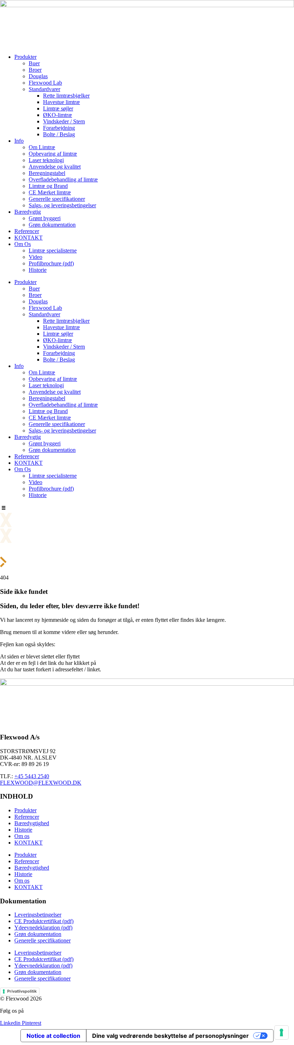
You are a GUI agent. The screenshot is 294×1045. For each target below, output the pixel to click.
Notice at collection (53, 1035)
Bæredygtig (27, 212)
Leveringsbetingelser (37, 915)
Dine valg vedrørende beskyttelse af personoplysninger (170, 1035)
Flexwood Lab (45, 83)
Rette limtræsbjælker (66, 96)
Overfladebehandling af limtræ (63, 179)
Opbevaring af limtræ (53, 154)
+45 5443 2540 (31, 776)
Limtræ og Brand (48, 186)
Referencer (26, 231)
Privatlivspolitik (22, 991)
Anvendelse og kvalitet (55, 167)
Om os (21, 836)
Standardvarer (44, 89)
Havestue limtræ (61, 102)
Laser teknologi (46, 160)
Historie (38, 270)
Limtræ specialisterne (53, 250)
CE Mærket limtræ (50, 192)
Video (35, 257)
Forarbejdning (59, 128)
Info (19, 141)
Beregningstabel (47, 173)
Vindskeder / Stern (64, 121)
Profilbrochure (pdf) (51, 263)
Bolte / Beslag (59, 134)
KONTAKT (28, 238)
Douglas (38, 76)
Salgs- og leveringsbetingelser (62, 205)
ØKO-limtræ (57, 115)
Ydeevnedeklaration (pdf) (43, 928)
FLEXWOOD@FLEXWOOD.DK (40, 783)
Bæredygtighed (31, 823)
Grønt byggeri (45, 218)
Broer (35, 70)
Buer (34, 63)
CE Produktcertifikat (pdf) (44, 921)
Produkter (25, 57)
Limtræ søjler (58, 108)
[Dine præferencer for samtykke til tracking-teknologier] (281, 1032)
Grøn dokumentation (52, 225)
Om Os (22, 244)
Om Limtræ (42, 147)
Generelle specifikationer (57, 199)
